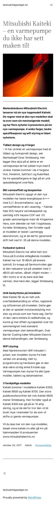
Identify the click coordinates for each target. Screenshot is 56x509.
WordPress (34, 497)
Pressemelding (43, 445)
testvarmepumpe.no (15, 4)
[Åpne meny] (51, 5)
